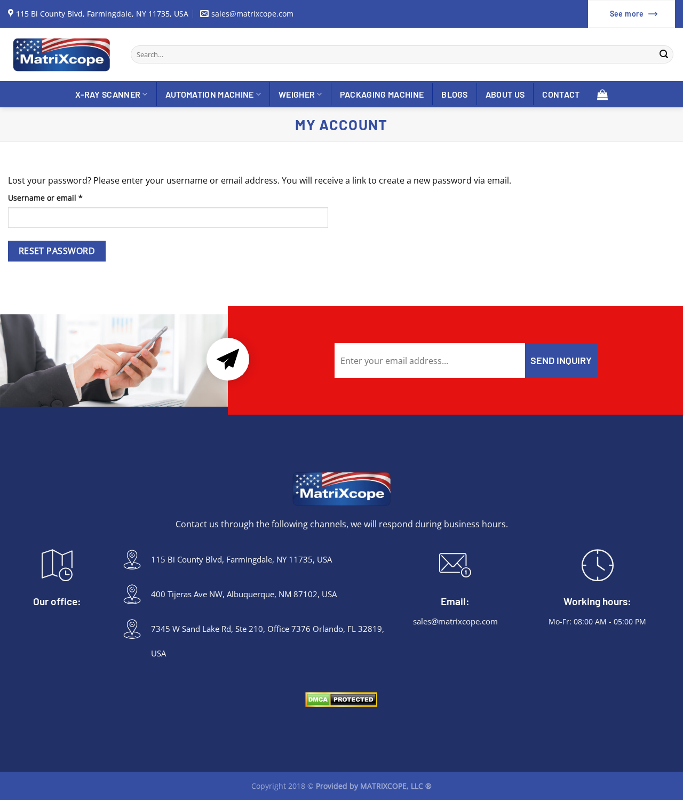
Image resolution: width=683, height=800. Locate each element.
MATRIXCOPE (383, 786)
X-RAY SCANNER (107, 94)
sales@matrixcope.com (455, 621)
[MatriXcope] (61, 54)
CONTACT (560, 94)
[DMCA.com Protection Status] (341, 699)
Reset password (57, 251)
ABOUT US (505, 94)
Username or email (61, 197)
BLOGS (454, 94)
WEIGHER (297, 94)
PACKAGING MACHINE (382, 94)
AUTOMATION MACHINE (209, 94)
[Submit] (664, 54)
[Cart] (602, 94)
